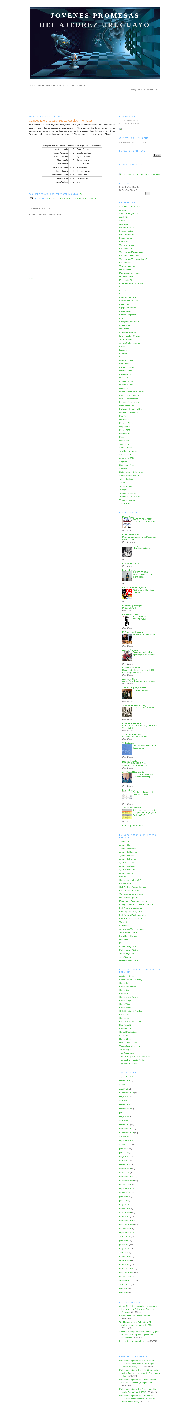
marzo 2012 (124, 1105)
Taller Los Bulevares (132, 734)
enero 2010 (124, 1173)
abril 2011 (123, 1121)
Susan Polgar (125, 1049)
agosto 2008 (124, 1236)
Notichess (123, 939)
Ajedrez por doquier (131, 808)
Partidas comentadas (128, 399)
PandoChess (128, 517)
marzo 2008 (124, 1256)
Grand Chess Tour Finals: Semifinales (136, 1316)
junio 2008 (124, 1244)
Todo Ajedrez (125, 957)
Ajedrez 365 (124, 845)
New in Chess (125, 1039)
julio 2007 (123, 1288)
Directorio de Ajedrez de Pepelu (133, 901)
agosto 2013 (124, 1085)
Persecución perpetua (129, 402)
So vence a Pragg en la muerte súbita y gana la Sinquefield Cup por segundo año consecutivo (139, 1334)
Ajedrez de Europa (127, 859)
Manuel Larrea (125, 371)
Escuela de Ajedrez (131, 668)
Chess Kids (124, 990)
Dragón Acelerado (127, 276)
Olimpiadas (124, 388)
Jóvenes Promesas (95, 15)
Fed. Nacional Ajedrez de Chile (132, 915)
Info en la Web (125, 325)
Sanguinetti (124, 444)
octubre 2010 (125, 1137)
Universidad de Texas (128, 960)
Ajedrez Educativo (127, 862)
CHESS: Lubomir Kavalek (130, 1011)
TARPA (122, 482)
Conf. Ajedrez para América (131, 894)
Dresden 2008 (125, 280)
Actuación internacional (129, 206)
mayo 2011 (124, 1117)
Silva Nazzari (125, 454)
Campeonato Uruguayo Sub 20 (133, 259)
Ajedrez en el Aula (127, 866)
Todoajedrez (128, 743)
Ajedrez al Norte (129, 679)
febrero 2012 (125, 1109)
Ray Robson (124, 416)
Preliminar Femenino (128, 413)
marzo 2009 (124, 1208)
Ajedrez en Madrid (127, 869)
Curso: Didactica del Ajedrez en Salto (138, 681)
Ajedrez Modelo (129, 761)
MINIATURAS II (129, 608)
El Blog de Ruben (130, 564)
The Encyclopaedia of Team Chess (134, 1056)
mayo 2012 (124, 1097)
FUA (121, 318)
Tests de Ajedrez (126, 953)
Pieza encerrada (126, 406)
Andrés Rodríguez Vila (129, 213)
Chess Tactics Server (128, 997)
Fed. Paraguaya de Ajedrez (131, 918)
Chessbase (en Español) (130, 880)
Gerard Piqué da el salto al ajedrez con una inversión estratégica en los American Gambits (138, 1309)
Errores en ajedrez (127, 315)
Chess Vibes (124, 1004)
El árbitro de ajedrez (142, 548)
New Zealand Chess (128, 1042)
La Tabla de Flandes (128, 936)
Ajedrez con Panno (127, 848)
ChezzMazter (125, 883)
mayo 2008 (124, 1248)
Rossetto (123, 437)
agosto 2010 (124, 1145)
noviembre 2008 (126, 1224)
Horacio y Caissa (140, 690)
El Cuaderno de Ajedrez (133, 632)
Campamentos (125, 248)
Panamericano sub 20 (129, 395)
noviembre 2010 (126, 1133)
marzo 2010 (124, 1165)
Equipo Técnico (126, 311)
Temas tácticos (125, 486)
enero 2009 (124, 1216)
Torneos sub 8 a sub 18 (85, 198)
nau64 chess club (130, 535)
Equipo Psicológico (127, 308)
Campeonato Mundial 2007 (131, 252)
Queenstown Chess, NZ (129, 1046)
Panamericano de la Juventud (132, 392)
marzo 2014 (124, 1081)
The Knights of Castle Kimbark (132, 1060)
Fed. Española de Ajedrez (130, 911)
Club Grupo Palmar (131, 614)
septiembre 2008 (126, 1232)
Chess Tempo (125, 1000)
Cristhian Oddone (127, 266)
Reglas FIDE (124, 430)
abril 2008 (123, 1252)
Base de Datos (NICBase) (130, 979)
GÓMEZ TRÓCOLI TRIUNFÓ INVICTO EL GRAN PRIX (143, 574)
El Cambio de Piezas (128, 287)
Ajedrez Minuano (130, 650)
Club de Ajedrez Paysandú (134, 588)
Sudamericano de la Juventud (132, 472)
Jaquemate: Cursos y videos (131, 929)
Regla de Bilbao (126, 423)
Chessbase (124, 1014)
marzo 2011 (124, 1125)
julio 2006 (123, 1292)
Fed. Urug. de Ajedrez (132, 825)
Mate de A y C (125, 374)
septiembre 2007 (126, 1280)
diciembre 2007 (126, 1268)
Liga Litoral (124, 364)
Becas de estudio (127, 231)
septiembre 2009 (126, 1188)
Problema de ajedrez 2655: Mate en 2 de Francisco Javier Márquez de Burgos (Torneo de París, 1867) (137, 1363)
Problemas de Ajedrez (129, 950)
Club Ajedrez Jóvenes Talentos (132, 887)
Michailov (123, 378)
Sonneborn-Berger (127, 465)
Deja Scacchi (125, 1025)
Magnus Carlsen (126, 367)
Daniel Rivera (125, 269)
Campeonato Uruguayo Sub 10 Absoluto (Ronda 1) (60, 120)
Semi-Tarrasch (125, 447)
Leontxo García (126, 360)
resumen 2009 (125, 434)
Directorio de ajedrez (128, 897)
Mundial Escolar (126, 381)
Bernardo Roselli (126, 234)
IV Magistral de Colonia (129, 336)
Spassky (123, 468)
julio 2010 (123, 1148)
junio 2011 (123, 1113)
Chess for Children (127, 986)
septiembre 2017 (126, 1077)
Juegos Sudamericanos (129, 343)
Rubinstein (124, 440)
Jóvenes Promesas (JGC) (134, 705)
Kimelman (123, 353)
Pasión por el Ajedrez (132, 723)
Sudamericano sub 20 (129, 475)
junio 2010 (124, 1153)
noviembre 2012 (126, 1093)
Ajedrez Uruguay (130, 546)
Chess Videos (125, 1007)
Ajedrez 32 (124, 841)
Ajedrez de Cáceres (128, 852)
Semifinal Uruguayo (128, 451)
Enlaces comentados (128, 301)
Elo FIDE (123, 290)
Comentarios (125, 262)
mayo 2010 (124, 1156)
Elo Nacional (124, 294)
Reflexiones (124, 420)
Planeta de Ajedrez (127, 946)
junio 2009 (124, 1200)
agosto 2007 (124, 1284)
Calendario (124, 241)
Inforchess (124, 925)
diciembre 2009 (126, 1176)
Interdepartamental (127, 332)
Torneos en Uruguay (60, 198)
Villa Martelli (124, 503)
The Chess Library (127, 1053)
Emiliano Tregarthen (128, 297)
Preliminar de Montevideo (130, 409)
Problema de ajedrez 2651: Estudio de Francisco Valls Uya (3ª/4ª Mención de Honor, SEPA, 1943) (137, 1398)
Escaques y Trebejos (132, 605)
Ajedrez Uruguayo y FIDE (134, 687)
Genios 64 (123, 922)
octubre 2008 (125, 1228)
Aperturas (123, 224)
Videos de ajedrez (127, 500)
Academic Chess (126, 976)
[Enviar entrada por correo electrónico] (31, 198)
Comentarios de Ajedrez (129, 890)
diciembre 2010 (126, 1129)
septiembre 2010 (126, 1141)
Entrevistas (124, 304)
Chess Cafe (124, 983)
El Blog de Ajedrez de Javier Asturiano (136, 904)
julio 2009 (123, 1196)
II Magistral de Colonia (129, 322)
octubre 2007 (125, 1276)
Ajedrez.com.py (126, 873)
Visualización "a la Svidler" (144, 634)
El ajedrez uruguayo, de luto (134, 737)
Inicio (31, 278)
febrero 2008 (125, 1260)
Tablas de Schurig (127, 479)
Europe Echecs (126, 1028)
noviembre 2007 (126, 1272)
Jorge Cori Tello (126, 339)
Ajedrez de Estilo (126, 855)
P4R (121, 943)
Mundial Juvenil (126, 385)
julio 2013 (123, 1089)
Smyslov (123, 461)
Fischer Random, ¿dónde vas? (133, 1341)
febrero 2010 (125, 1168)
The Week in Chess (128, 1063)
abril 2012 (123, 1101)
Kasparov (123, 350)
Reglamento (124, 427)
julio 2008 (123, 1240)
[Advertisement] (95, 106)
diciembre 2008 (126, 1220)
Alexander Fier (125, 210)
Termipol (123, 489)
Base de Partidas (126, 227)
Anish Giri (123, 217)
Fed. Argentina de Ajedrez (130, 908)
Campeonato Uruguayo (129, 255)
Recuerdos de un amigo (143, 708)
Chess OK (123, 993)
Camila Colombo (126, 245)
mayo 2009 (124, 1204)
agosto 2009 (124, 1192)
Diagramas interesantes (129, 273)
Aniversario (124, 220)
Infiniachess (124, 1035)
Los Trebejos (128, 570)
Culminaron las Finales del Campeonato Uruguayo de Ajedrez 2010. (144, 812)
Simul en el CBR (126, 458)
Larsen (122, 357)
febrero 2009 (125, 1212)
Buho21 (122, 876)
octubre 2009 (125, 1184)
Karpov (122, 346)
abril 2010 (123, 1160)
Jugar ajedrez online (128, 932)
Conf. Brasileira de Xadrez (130, 1021)
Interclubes (124, 329)
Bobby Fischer (125, 238)
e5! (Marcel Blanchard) (133, 772)
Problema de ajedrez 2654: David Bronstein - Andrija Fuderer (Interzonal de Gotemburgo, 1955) (139, 1373)
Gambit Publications (128, 1032)
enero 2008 (124, 1264)
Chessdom (124, 1018)
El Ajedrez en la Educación (131, 283)
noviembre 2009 (126, 1180)
